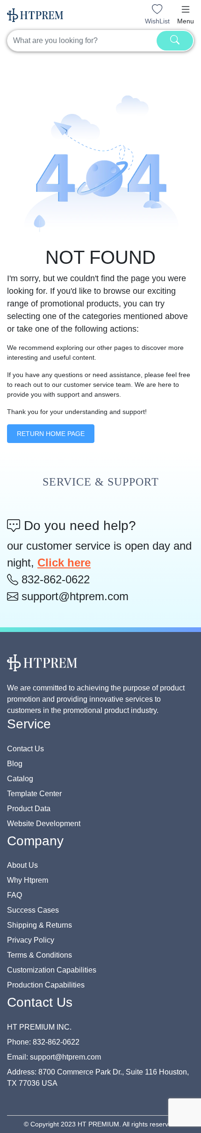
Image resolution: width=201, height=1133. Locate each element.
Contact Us (25, 749)
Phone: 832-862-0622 (43, 1042)
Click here (64, 562)
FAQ (14, 895)
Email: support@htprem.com (54, 1057)
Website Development (43, 824)
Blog (14, 764)
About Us (22, 865)
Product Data (28, 809)
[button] (185, 9)
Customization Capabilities (51, 970)
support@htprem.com (73, 596)
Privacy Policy (30, 940)
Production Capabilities (46, 985)
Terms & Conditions (39, 955)
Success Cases (33, 910)
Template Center (34, 794)
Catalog (20, 779)
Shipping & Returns (39, 925)
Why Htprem (27, 880)
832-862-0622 (54, 579)
